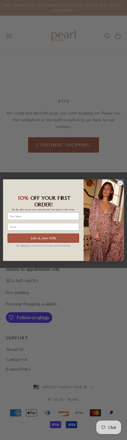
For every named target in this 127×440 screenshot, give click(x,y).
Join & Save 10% (43, 238)
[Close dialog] (120, 183)
